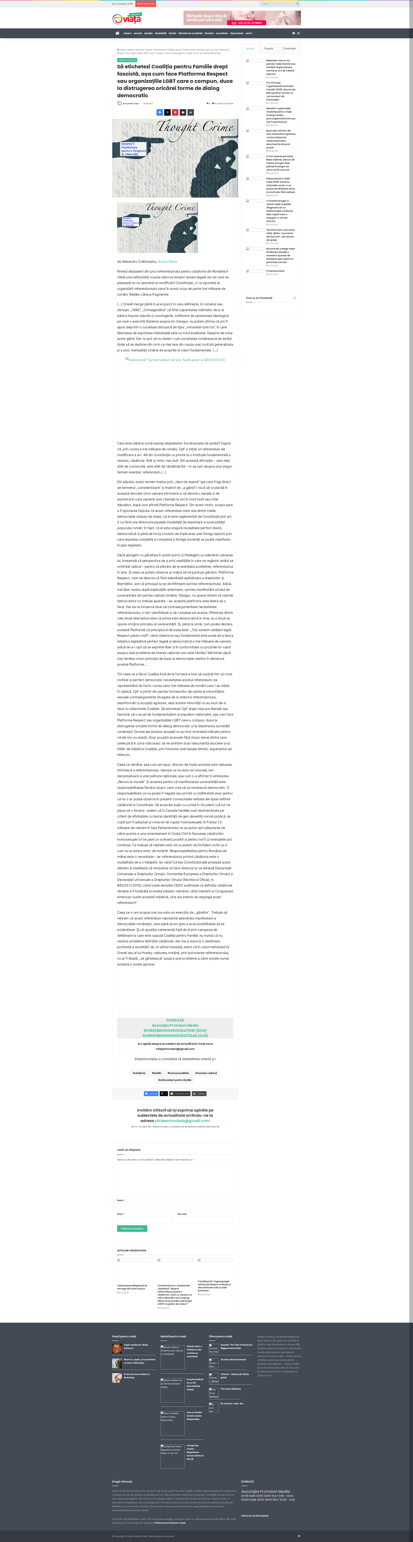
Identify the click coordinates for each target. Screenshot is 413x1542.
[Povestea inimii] (255, 275)
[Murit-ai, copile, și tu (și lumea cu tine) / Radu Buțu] (117, 1367)
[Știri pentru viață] (127, 17)
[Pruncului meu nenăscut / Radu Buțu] (117, 1382)
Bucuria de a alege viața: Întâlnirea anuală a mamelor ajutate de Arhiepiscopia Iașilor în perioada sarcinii (280, 255)
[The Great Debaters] (214, 1396)
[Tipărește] (190, 112)
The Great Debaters (231, 1388)
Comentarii (289, 48)
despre (127, 33)
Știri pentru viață (131, 103)
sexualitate (222, 33)
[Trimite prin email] (183, 112)
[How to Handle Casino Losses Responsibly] (173, 1434)
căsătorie (140, 1073)
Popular (268, 48)
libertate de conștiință (190, 33)
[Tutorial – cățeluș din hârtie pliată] (214, 1382)
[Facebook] (159, 112)
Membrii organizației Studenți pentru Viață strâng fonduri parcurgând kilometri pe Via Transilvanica (280, 115)
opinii (249, 33)
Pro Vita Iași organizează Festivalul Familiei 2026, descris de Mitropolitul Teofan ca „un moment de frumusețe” (280, 91)
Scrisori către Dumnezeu (233, 1359)
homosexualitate (179, 1073)
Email (121, 1214)
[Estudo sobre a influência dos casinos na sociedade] (173, 1368)
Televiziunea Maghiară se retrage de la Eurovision (132, 1287)
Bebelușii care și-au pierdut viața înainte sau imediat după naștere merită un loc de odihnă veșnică (280, 67)
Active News (167, 261)
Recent (250, 48)
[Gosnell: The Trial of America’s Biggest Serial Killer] (214, 1352)
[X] (167, 112)
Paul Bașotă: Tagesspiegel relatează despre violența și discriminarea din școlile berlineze (214, 1286)
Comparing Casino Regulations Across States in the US (195, 1452)
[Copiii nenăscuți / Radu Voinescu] (117, 1352)
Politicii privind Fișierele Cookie (170, 1523)
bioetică (209, 33)
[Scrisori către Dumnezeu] (214, 1367)
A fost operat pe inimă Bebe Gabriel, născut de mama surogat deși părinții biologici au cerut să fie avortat (280, 163)
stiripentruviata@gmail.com (182, 1120)
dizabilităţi (160, 33)
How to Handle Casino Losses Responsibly (194, 1415)
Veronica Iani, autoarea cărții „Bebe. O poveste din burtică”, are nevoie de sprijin (280, 235)
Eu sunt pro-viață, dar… (232, 1403)
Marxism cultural (144, 49)
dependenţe (236, 33)
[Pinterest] (175, 112)
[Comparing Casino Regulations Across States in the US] (173, 1468)
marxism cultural (207, 1073)
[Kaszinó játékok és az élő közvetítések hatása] (173, 1401)
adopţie (148, 33)
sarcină (138, 33)
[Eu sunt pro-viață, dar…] (214, 1411)
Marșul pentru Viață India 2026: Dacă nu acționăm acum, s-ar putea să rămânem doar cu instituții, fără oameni (280, 185)
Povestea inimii (275, 271)
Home (122, 49)
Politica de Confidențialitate (255, 1515)
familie (172, 33)
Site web (181, 1214)
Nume (121, 1200)
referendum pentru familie (175, 1080)
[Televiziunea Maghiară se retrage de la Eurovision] (135, 1270)
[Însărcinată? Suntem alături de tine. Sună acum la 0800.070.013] (175, 398)
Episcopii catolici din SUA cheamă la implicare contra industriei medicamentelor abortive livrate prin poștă (281, 139)
